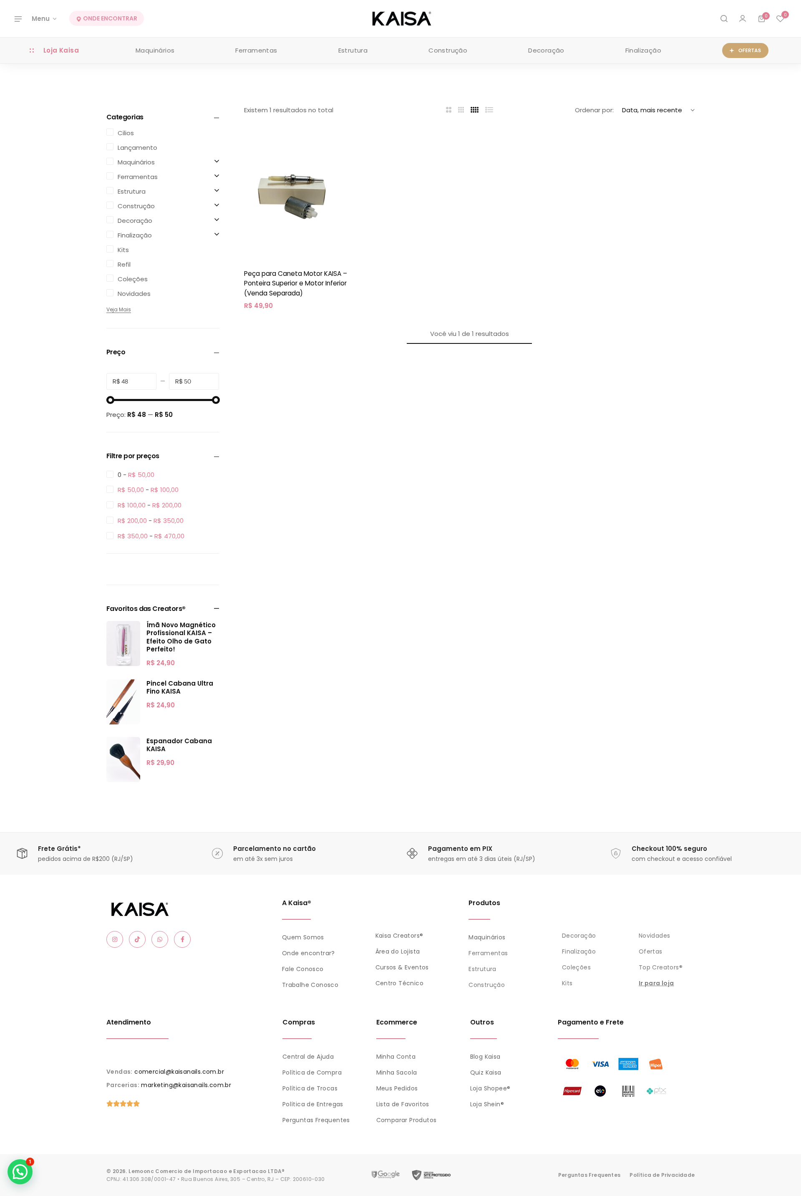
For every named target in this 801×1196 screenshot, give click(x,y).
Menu (41, 18)
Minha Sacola (396, 1072)
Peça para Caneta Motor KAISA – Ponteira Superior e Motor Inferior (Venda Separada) (295, 283)
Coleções (576, 967)
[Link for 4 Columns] (475, 110)
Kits (567, 983)
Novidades (654, 935)
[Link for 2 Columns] (449, 110)
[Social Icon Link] (114, 939)
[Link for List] (489, 110)
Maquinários (155, 50)
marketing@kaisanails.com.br (186, 1085)
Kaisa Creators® (399, 935)
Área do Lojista (397, 951)
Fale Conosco (303, 969)
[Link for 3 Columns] (461, 110)
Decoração (546, 50)
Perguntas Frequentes (316, 1120)
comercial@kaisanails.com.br (179, 1071)
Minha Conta (396, 1056)
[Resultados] (723, 18)
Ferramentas (256, 50)
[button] (780, 18)
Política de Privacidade (662, 1174)
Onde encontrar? (308, 953)
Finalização (643, 50)
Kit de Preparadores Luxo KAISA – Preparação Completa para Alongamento (101, 1151)
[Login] (742, 18)
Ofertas (650, 951)
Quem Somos (303, 937)
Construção (447, 50)
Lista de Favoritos (402, 1104)
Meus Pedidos (397, 1088)
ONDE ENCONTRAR (109, 19)
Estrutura (353, 50)
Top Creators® (661, 967)
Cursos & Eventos (402, 967)
